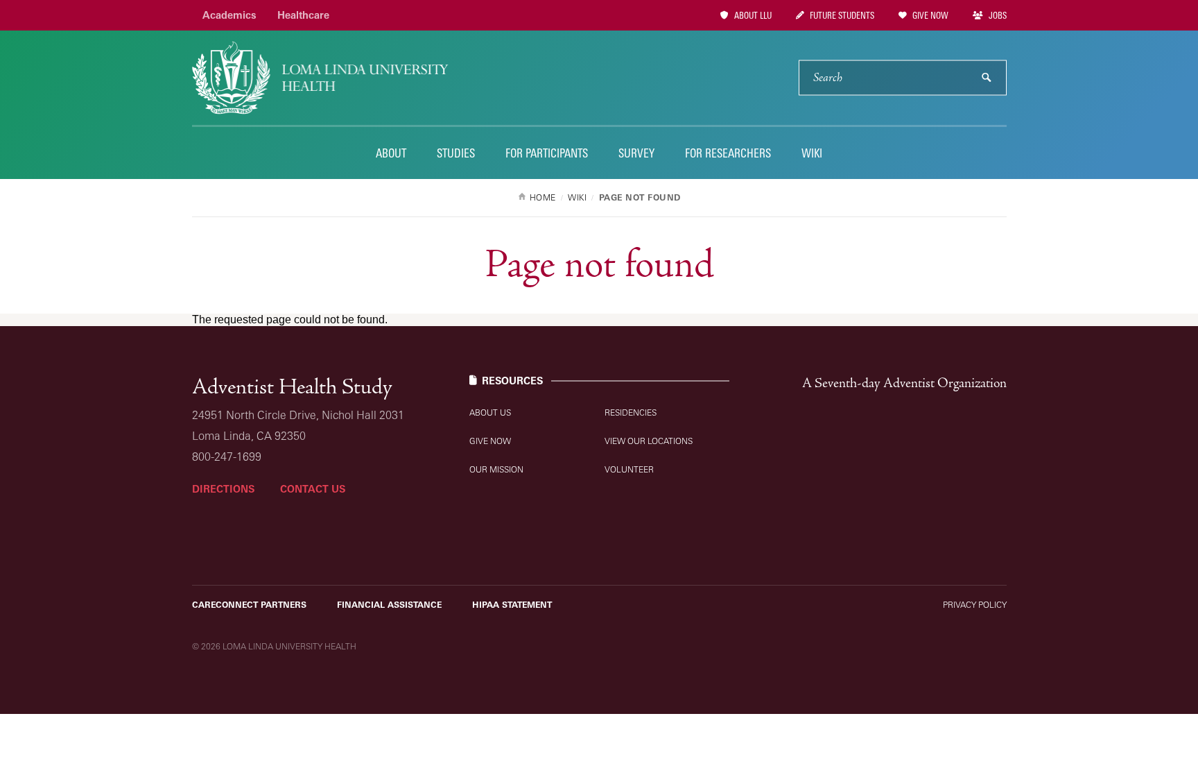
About (391, 153)
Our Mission (496, 469)
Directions (223, 489)
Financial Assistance (389, 604)
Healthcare (303, 15)
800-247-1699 (226, 456)
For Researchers (728, 153)
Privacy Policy (975, 604)
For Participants (546, 153)
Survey (636, 153)
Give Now (929, 15)
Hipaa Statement (512, 604)
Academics (229, 15)
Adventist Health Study (292, 387)
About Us (490, 412)
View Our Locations (649, 441)
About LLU (752, 15)
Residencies (631, 412)
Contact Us (312, 489)
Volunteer (629, 469)
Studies (456, 153)
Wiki (811, 153)
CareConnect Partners (249, 604)
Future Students (841, 15)
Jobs (997, 15)
